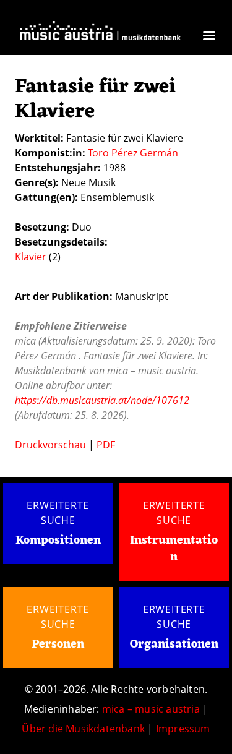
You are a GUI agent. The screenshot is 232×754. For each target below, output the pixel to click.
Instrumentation (174, 549)
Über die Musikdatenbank (83, 728)
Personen (58, 644)
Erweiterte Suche (58, 513)
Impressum (183, 728)
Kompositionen (58, 541)
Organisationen (174, 644)
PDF (106, 445)
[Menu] (208, 37)
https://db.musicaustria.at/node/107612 (102, 400)
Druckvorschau (50, 445)
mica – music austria (151, 709)
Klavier (30, 256)
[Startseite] (100, 34)
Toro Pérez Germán (133, 153)
